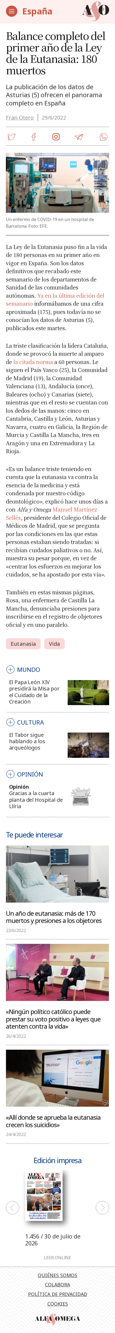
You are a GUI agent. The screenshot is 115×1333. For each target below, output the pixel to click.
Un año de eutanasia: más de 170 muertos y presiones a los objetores (54, 917)
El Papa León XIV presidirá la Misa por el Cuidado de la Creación (34, 691)
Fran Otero (20, 117)
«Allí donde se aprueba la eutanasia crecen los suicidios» (53, 1120)
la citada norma (33, 362)
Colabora (57, 1284)
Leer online (57, 1258)
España (37, 11)
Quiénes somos (57, 1275)
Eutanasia (23, 643)
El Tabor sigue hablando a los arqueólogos (27, 741)
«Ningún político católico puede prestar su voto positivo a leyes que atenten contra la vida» (53, 1018)
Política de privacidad (57, 1294)
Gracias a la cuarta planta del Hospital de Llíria (36, 800)
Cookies (57, 1304)
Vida (54, 643)
